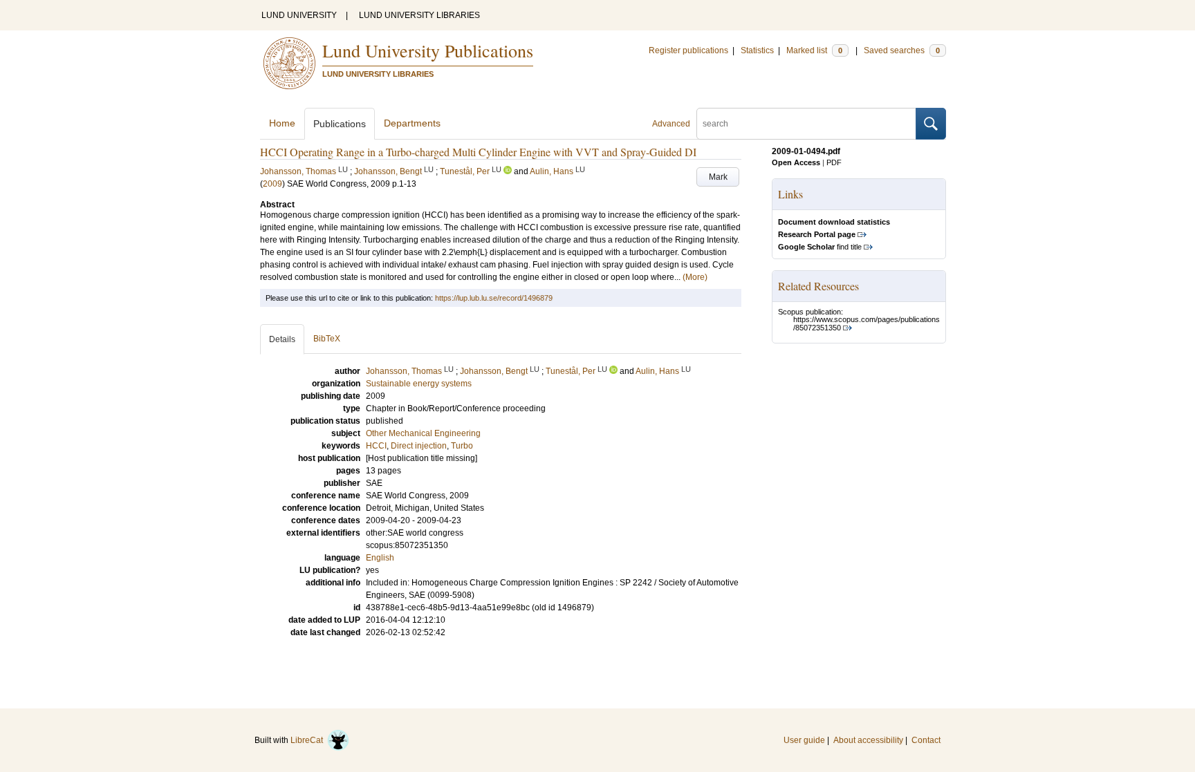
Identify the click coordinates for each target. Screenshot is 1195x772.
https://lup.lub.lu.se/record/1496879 (494, 298)
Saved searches (902, 50)
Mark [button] (718, 177)
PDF (834, 162)
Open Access (796, 162)
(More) (695, 277)
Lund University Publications (427, 50)
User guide (804, 740)
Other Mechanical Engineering (423, 433)
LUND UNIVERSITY (299, 15)
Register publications (688, 50)
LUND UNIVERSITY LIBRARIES (419, 15)
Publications (339, 123)
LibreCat (308, 740)
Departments (412, 123)
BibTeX (326, 338)
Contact (926, 740)
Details (282, 339)
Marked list (814, 50)
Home (282, 123)
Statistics (757, 50)
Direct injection (419, 446)
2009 (272, 184)
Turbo (462, 446)
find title (820, 247)
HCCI (376, 446)
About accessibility (868, 740)
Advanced (671, 124)
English (380, 558)
